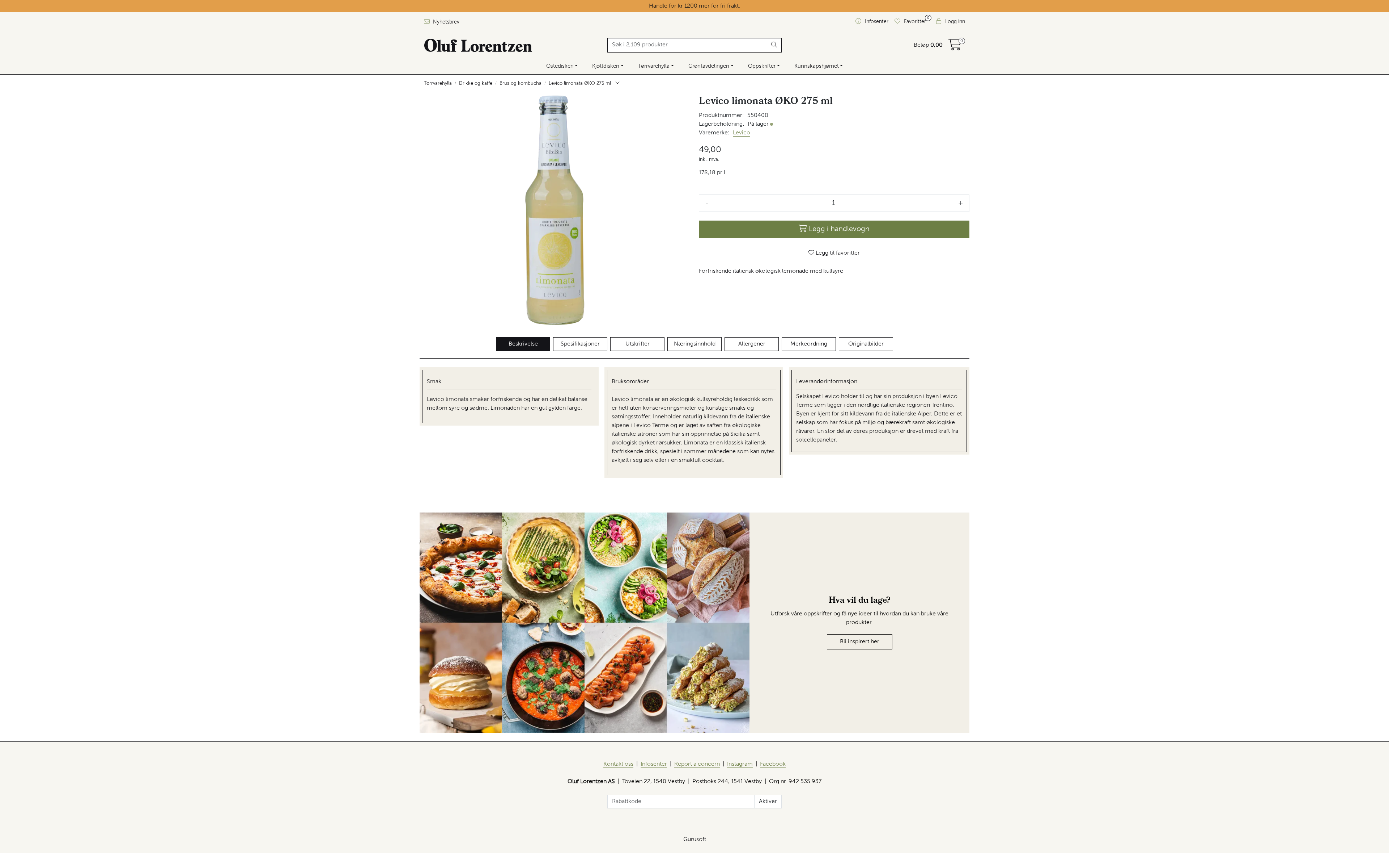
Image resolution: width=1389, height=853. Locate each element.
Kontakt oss (618, 764)
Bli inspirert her (859, 642)
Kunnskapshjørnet (816, 66)
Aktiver (768, 801)
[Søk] (774, 45)
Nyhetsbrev (445, 22)
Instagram (740, 764)
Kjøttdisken (605, 66)
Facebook (773, 764)
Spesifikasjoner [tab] (580, 344)
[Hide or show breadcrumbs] (617, 83)
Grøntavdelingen (708, 66)
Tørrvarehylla (654, 66)
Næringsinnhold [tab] (694, 344)
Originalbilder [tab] (866, 344)
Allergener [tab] (751, 344)
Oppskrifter (762, 66)
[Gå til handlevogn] (954, 47)
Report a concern (697, 764)
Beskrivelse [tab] (523, 344)
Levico (741, 133)
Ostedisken (560, 66)
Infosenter (654, 764)
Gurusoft (694, 839)
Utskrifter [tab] (637, 344)
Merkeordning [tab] (808, 344)
